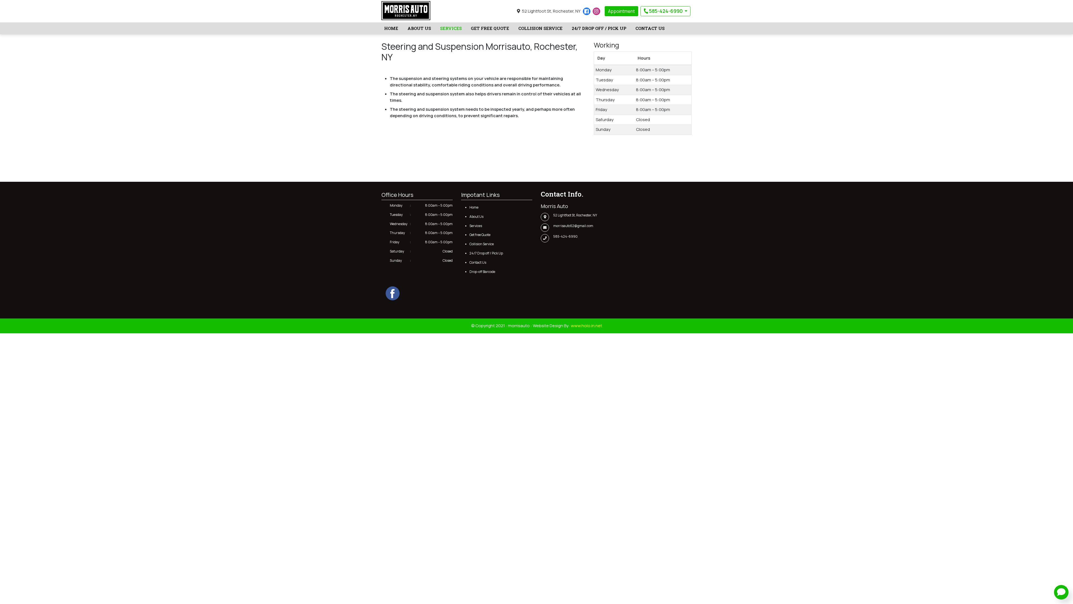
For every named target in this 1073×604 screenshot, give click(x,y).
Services (451, 28)
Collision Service (540, 28)
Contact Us (649, 28)
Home (391, 28)
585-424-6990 (665, 11)
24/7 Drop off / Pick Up (599, 28)
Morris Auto (554, 206)
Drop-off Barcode (482, 271)
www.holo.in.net (586, 326)
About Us (419, 28)
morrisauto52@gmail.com (573, 225)
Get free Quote (490, 28)
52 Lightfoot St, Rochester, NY (551, 11)
